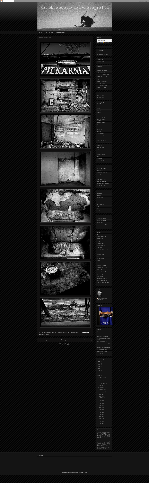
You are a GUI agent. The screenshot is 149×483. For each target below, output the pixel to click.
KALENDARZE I (100, 95)
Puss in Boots (100, 174)
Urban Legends (100, 276)
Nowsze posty (43, 340)
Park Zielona (106, 437)
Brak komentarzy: (75, 332)
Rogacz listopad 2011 (101, 218)
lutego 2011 (101, 392)
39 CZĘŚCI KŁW (100, 238)
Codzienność (99, 149)
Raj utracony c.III (100, 135)
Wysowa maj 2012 (101, 222)
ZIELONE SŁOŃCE (105, 447)
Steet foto (99, 442)
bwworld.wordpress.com (102, 334)
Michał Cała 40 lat (100, 263)
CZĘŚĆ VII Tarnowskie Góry (103, 74)
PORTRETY (105, 439)
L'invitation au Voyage (101, 124)
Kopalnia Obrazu (100, 258)
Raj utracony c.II (100, 133)
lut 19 (101, 409)
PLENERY (99, 439)
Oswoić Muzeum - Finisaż (102, 267)
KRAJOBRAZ (106, 435)
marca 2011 (101, 391)
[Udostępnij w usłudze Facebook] (87, 332)
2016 (99, 366)
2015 (99, 368)
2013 (99, 372)
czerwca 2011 (102, 387)
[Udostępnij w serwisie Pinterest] (88, 332)
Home (40, 32)
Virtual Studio (49, 32)
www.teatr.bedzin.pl (101, 353)
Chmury (98, 108)
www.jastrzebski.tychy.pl (102, 351)
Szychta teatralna (100, 177)
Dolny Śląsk (99, 247)
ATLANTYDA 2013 (101, 243)
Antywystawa (99, 241)
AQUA (98, 106)
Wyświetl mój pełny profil (102, 300)
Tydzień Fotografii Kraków (102, 274)
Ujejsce (104, 443)
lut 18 (101, 411)
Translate (107, 42)
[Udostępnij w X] (85, 332)
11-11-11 (98, 234)
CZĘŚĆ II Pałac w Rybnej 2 (102, 85)
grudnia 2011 (102, 377)
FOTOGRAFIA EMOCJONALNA (103, 434)
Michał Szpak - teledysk (102, 172)
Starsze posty (88, 340)
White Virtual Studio (61, 32)
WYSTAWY (100, 446)
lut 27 (101, 396)
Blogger (85, 472)
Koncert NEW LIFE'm (101, 168)
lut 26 (101, 400)
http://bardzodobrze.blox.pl (102, 336)
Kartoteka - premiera (101, 202)
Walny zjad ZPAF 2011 (101, 181)
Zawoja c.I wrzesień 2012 (102, 224)
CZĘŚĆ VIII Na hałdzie (101, 72)
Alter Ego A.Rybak (100, 147)
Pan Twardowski (100, 204)
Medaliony (99, 260)
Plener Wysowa (106, 438)
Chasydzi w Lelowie (101, 245)
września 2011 (102, 383)
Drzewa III (99, 114)
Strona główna (65, 340)
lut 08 (101, 421)
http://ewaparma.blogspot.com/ (103, 331)
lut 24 (101, 403)
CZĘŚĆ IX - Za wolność (102, 70)
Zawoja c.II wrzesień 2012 (102, 227)
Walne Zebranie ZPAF (101, 179)
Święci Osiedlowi (100, 210)
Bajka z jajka (99, 193)
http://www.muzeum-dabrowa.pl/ (103, 347)
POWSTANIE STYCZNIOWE (103, 441)
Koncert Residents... (101, 170)
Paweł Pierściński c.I (101, 269)
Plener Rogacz (99, 438)
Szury (98, 206)
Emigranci (99, 195)
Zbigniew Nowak (100, 160)
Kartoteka (99, 199)
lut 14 (101, 414)
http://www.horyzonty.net (102, 341)
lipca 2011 (101, 385)
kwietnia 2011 (102, 389)
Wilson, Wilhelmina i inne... (102, 278)
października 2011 (103, 380)
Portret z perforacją (101, 154)
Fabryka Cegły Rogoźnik (102, 117)
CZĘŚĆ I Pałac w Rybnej (102, 87)
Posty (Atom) (68, 344)
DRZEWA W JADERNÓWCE (103, 252)
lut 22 (101, 407)
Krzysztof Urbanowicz (101, 152)
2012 (99, 373)
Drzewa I (98, 110)
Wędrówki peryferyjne (101, 140)
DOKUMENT (46, 334)
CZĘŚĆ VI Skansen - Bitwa (102, 76)
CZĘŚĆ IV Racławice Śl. (102, 81)
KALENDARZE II (100, 97)
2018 (99, 363)
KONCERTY (100, 435)
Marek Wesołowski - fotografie (102, 299)
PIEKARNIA (41, 40)
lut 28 (101, 394)
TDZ (98, 208)
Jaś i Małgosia (100, 197)
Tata (98, 156)
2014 (99, 370)
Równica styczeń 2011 (101, 220)
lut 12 (101, 416)
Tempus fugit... (100, 158)
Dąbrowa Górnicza (106, 432)
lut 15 (101, 412)
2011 (99, 375)
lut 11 (101, 418)
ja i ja (98, 256)
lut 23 (101, 405)
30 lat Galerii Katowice (101, 236)
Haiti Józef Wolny (100, 254)
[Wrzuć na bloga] (84, 332)
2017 (99, 364)
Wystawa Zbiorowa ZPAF (102, 280)
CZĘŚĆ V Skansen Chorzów (103, 79)
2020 (99, 361)
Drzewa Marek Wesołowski (102, 249)
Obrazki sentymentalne (101, 265)
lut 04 (101, 423)
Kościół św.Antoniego (101, 122)
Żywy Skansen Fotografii (102, 54)
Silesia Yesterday (100, 138)
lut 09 (101, 420)
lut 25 (101, 402)
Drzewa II (99, 112)
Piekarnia (99, 131)
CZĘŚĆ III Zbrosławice (101, 83)
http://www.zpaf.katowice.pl (102, 349)
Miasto (98, 127)
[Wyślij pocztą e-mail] (82, 332)
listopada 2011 (102, 379)
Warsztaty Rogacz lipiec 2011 (103, 183)
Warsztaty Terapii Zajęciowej (103, 185)
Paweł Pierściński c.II (101, 271)
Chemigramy (99, 61)
